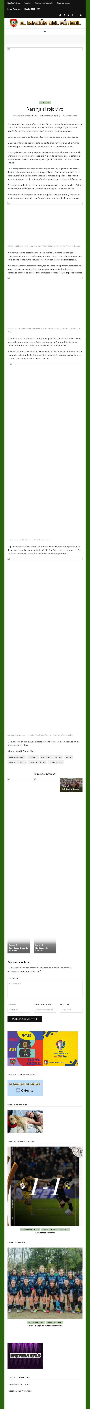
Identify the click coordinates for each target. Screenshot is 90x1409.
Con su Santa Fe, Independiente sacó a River (45, 1232)
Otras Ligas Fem (54, 1330)
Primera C (45, 102)
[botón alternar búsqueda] (81, 15)
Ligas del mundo (63, 3)
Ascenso (27, 3)
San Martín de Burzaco (37, 762)
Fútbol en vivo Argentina (20, 1390)
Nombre (12, 1004)
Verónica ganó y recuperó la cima (45, 1333)
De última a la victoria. (70, 789)
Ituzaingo (58, 757)
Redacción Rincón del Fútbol (27, 116)
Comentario (13, 978)
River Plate (62, 1229)
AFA (38, 9)
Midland (68, 757)
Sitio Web (64, 1004)
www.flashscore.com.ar (19, 1384)
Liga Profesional (14, 3)
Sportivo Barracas (56, 762)
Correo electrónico (43, 1004)
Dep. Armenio (46, 757)
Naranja (12, 762)
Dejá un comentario (69, 116)
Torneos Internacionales (44, 3)
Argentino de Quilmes (16, 757)
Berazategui (33, 757)
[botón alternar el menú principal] (45, 31)
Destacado (49, 1229)
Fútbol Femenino (14, 9)
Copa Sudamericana (32, 1229)
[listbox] (45, 1191)
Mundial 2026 (29, 9)
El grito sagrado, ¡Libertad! (41, 949)
